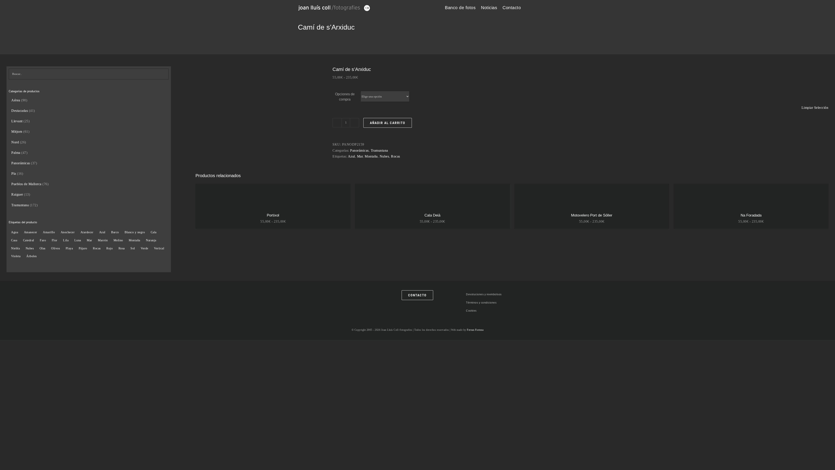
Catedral (28, 240)
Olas (42, 248)
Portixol (273, 215)
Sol (132, 248)
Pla (13, 173)
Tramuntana (379, 150)
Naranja (151, 240)
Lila (65, 240)
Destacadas (19, 110)
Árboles (31, 256)
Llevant (17, 121)
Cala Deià (432, 215)
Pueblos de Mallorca (26, 184)
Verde (144, 248)
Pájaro (83, 248)
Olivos (55, 248)
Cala (154, 232)
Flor (54, 240)
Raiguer (17, 194)
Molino (118, 240)
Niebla (15, 248)
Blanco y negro (135, 232)
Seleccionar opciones (217, 196)
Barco (115, 232)
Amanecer (30, 232)
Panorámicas (359, 150)
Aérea (15, 100)
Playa (69, 248)
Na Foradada (751, 215)
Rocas (395, 156)
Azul (351, 156)
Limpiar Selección (815, 107)
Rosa (122, 248)
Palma (15, 152)
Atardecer (87, 232)
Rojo (109, 248)
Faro (43, 240)
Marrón (103, 240)
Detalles (248, 196)
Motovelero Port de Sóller (591, 215)
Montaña (371, 156)
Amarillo (49, 232)
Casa (14, 240)
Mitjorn (16, 131)
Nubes (384, 156)
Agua (14, 232)
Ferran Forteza (475, 329)
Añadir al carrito (387, 123)
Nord (15, 142)
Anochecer (68, 232)
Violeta (16, 256)
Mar (360, 156)
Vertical (159, 248)
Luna (77, 240)
